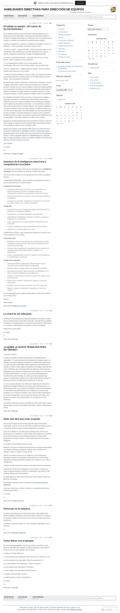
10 (77, 113)
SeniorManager (35, 135)
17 (77, 115)
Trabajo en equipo (17, 154)
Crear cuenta (94, 77)
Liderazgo (14, 339)
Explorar (22, 16)
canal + (63, 80)
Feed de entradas (95, 83)
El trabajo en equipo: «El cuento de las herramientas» (22, 27)
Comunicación (63, 32)
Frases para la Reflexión (66, 40)
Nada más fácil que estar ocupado (22, 419)
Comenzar (80, 3)
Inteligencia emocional (18, 306)
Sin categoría (62, 54)
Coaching (61, 29)
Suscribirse (38, 16)
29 (69, 121)
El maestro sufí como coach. (67, 71)
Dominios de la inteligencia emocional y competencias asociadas (25, 163)
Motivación (22, 533)
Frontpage (9, 16)
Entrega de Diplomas (65, 35)
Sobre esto (61, 99)
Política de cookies (76, 609)
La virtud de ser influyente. (18, 314)
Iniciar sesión (94, 80)
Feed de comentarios (96, 85)
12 (57, 115)
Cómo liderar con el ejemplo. (19, 540)
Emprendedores (17, 545)
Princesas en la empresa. (17, 508)
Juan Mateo (26, 131)
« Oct (57, 123)
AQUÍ (18, 329)
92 (51, 23)
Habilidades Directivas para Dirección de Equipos (44, 9)
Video (66, 80)
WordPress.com (95, 88)
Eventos (61, 37)
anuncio (58, 80)
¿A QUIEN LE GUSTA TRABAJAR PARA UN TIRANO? (25, 348)
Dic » (62, 123)
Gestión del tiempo (17, 501)
